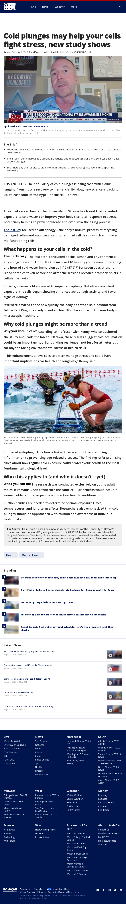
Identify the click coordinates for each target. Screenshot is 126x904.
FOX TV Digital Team (31, 52)
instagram (109, 890)
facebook (103, 890)
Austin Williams (13, 52)
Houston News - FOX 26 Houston (110, 775)
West (38, 791)
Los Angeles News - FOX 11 (45, 803)
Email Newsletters (107, 840)
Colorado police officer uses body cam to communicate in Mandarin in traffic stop (68, 577)
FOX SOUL (9, 759)
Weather (73, 791)
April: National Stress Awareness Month (26, 126)
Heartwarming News (45, 829)
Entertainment (42, 774)
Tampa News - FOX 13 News (109, 755)
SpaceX (7, 833)
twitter (115, 890)
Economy (103, 795)
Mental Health (31, 555)
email (121, 890)
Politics (38, 752)
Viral (38, 825)
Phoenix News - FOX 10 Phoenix (47, 796)
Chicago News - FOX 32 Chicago (15, 796)
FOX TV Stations (12, 748)
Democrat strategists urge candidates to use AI (27, 678)
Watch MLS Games (76, 874)
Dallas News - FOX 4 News (108, 768)
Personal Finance (106, 802)
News (39, 737)
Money (103, 791)
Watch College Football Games (78, 838)
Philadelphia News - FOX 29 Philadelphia (76, 749)
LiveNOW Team (106, 837)
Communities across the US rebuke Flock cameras (28, 665)
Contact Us (103, 829)
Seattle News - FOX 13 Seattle (46, 816)
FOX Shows (9, 763)
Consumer (103, 806)
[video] (114, 654)
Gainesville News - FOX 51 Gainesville (109, 762)
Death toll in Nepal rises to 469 (18, 692)
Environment (73, 806)
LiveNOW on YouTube (15, 744)
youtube (97, 890)
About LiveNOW (109, 825)
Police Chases (42, 759)
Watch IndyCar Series (77, 853)
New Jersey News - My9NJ (76, 762)
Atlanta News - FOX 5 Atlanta (109, 742)
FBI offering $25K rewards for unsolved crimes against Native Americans (63, 614)
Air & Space (9, 829)
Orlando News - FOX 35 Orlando (110, 749)
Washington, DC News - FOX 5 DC (79, 755)
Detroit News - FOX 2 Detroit (14, 803)
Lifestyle (39, 770)
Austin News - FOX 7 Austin (108, 781)
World (38, 748)
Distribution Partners (108, 833)
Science (9, 825)
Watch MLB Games (76, 843)
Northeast (74, 737)
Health (46, 52)
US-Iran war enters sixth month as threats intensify (28, 706)
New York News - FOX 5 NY (79, 742)
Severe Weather (75, 798)
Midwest (10, 791)
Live (6, 737)
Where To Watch (12, 741)
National (39, 744)
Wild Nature (9, 840)
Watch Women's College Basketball (76, 865)
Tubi (6, 755)
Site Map (102, 844)
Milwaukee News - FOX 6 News (15, 816)
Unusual (39, 833)
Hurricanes (72, 802)
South (102, 737)
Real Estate (103, 809)
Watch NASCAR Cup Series (77, 848)
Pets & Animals (42, 837)
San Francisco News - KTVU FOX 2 (46, 809)
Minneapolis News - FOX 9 (13, 809)
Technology (9, 837)
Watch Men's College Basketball (77, 859)
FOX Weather (10, 752)
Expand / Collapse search (120, 6)
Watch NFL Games (76, 833)
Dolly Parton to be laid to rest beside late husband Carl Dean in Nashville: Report (68, 589)
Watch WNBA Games (77, 870)
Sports (38, 763)
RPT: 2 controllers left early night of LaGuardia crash (29, 651)
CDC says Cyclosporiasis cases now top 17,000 (47, 602)
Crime (38, 755)
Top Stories (41, 741)
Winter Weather (74, 795)
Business (102, 798)
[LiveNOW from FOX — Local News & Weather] (14, 6)
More (74, 6)
